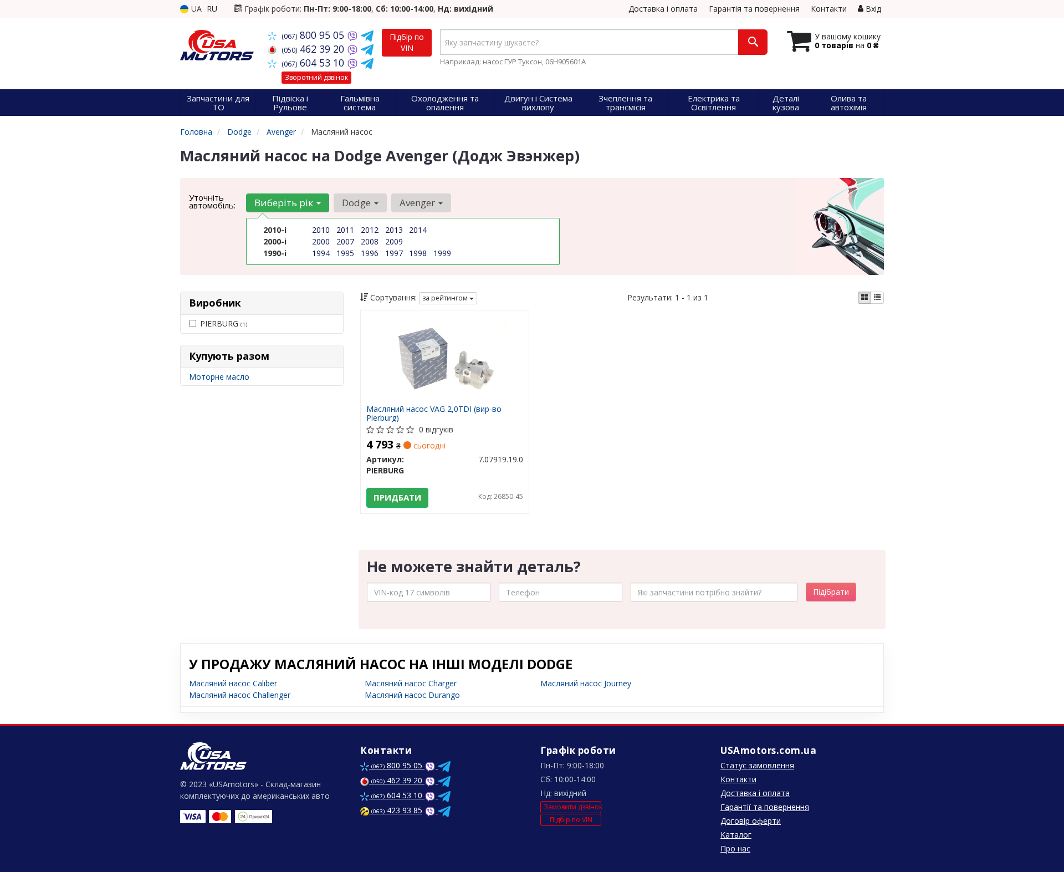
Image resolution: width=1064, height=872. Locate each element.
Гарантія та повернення (754, 8)
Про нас (735, 848)
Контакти (829, 8)
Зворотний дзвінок (316, 77)
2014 (418, 230)
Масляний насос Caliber (233, 683)
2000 (321, 241)
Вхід (872, 8)
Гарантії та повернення (764, 807)
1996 (369, 253)
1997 (394, 253)
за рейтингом (445, 298)
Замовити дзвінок (572, 807)
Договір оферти (750, 820)
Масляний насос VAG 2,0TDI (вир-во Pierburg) (434, 413)
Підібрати (831, 592)
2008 (369, 241)
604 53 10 (314, 62)
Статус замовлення (757, 765)
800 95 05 (314, 35)
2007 (345, 241)
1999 (442, 253)
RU (212, 8)
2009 (394, 241)
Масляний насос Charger (411, 683)
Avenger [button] (418, 202)
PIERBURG (223, 323)
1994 (321, 253)
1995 (345, 253)
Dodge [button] (357, 202)
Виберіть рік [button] (284, 202)
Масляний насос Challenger (239, 695)
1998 (418, 253)
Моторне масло (219, 376)
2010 (321, 230)
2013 (394, 230)
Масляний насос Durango (412, 695)
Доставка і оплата (663, 8)
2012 (369, 230)
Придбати (397, 497)
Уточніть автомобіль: (212, 201)
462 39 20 (314, 48)
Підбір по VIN (407, 42)
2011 (345, 230)
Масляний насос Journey (585, 683)
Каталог (735, 834)
